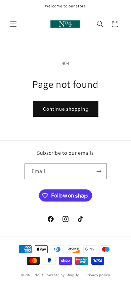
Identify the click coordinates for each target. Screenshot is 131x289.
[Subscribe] (99, 171)
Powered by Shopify (61, 275)
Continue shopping (65, 109)
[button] (13, 23)
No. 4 (39, 275)
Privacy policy (97, 275)
